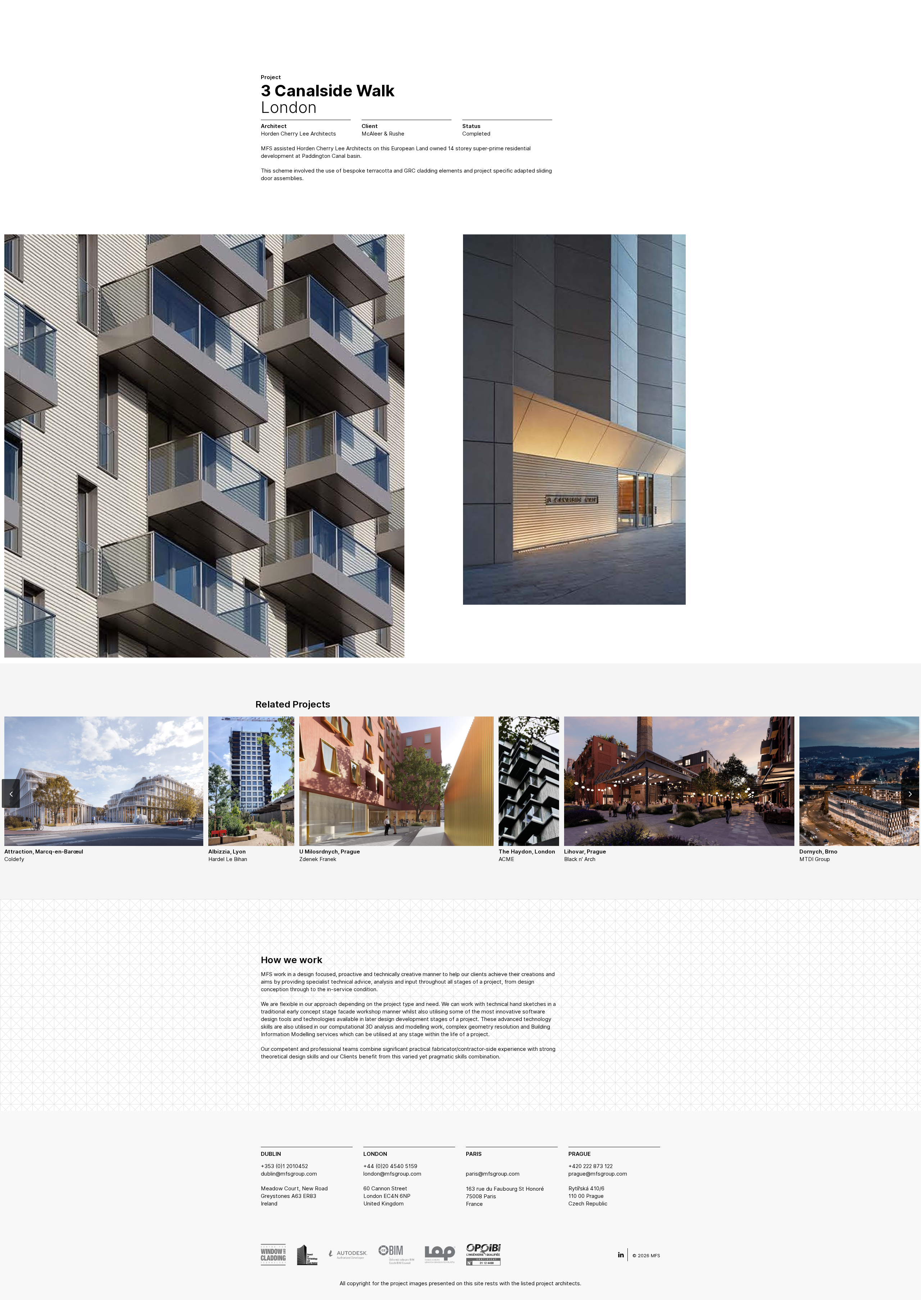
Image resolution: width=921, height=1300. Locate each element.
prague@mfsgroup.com (597, 1174)
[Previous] (11, 793)
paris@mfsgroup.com (493, 1174)
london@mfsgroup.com (392, 1174)
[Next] (910, 793)
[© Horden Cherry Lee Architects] (204, 452)
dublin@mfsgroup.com (289, 1174)
